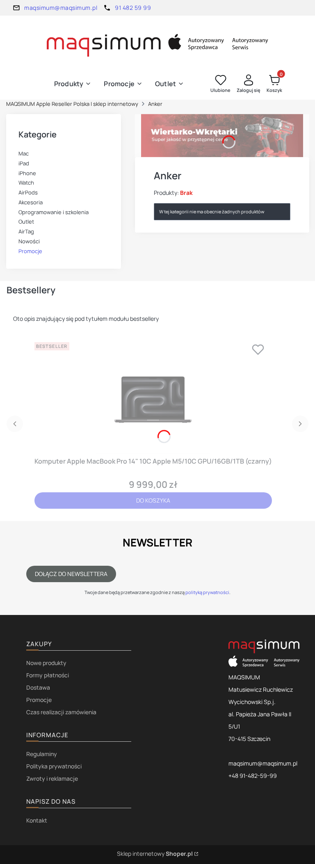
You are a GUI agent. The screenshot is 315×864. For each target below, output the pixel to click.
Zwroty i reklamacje (52, 778)
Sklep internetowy (155, 853)
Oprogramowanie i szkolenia (53, 212)
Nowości (29, 241)
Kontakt (36, 820)
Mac (23, 153)
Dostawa (38, 687)
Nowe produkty (46, 663)
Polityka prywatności (54, 766)
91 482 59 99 (133, 7)
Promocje (30, 251)
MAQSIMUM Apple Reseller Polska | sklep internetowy (72, 103)
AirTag (26, 231)
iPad (23, 163)
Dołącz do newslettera (71, 574)
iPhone (27, 173)
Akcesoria (30, 202)
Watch (26, 182)
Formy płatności (47, 675)
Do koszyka (153, 500)
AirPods (28, 192)
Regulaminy (41, 754)
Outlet (26, 221)
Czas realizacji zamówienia (61, 712)
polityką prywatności (207, 592)
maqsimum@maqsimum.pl (60, 7)
